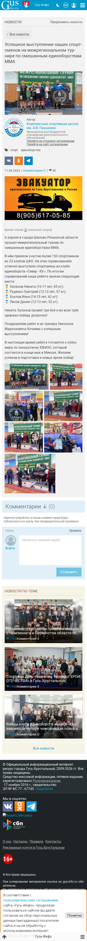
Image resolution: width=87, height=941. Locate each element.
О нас (7, 841)
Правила (75, 530)
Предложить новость (66, 22)
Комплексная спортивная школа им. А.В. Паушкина (52, 126)
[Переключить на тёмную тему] (58, 5)
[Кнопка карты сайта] (82, 5)
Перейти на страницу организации (50, 141)
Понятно (74, 915)
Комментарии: (34, 170)
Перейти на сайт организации (47, 144)
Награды (20, 841)
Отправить (68, 572)
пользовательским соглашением (30, 900)
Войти (10, 548)
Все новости (43, 748)
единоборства (31, 150)
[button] (18, 34)
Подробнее (44, 789)
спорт (14, 150)
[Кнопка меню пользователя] (73, 5)
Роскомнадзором (47, 781)
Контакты (53, 841)
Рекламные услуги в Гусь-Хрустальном (34, 848)
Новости (13, 22)
